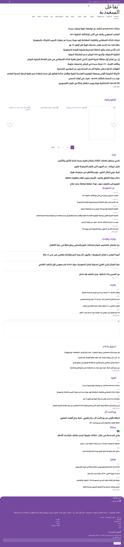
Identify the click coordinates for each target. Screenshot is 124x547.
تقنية (85, 16)
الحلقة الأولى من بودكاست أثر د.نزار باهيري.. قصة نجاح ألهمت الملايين (90, 418)
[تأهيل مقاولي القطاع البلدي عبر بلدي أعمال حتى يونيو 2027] (45, 123)
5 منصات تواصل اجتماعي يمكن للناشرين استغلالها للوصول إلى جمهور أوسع (96, 362)
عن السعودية (100, 16)
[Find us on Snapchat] (7, 1)
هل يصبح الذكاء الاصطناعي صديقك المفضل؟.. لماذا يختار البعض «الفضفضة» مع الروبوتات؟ (92, 352)
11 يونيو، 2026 (115, 258)
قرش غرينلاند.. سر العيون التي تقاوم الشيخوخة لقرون (97, 166)
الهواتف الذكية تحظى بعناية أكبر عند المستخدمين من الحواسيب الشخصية (88, 69)
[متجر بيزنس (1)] (47, 8)
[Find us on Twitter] (9, 1)
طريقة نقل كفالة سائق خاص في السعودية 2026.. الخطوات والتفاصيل (98, 480)
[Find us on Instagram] (11, 1)
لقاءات (39, 16)
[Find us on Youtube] (4, 1)
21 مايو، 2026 (116, 277)
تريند (51, 16)
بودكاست (45, 16)
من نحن (103, 1)
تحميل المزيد (116, 86)
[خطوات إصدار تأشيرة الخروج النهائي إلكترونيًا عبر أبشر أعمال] (73, 123)
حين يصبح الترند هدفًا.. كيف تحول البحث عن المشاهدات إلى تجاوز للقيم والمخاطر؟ (95, 368)
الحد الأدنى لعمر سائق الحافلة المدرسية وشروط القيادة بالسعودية (91, 50)
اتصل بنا (89, 1)
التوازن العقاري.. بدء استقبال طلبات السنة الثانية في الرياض (101, 306)
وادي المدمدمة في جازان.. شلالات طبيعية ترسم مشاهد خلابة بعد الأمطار (88, 435)
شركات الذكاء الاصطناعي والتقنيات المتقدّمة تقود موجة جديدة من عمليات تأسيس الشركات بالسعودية (76, 40)
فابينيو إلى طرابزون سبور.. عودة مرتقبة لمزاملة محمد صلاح (95, 184)
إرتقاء (66, 16)
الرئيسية (116, 16)
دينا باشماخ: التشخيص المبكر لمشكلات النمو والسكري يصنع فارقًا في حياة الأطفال (85, 245)
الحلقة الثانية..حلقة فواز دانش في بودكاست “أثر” (104, 423)
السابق (116, 231)
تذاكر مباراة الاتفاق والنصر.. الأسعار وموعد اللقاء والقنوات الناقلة (92, 178)
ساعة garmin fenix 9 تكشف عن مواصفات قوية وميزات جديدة (94, 29)
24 (58, 147)
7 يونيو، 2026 (116, 268)
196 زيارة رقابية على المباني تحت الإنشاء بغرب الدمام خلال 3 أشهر (100, 312)
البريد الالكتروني (116, 537)
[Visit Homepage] (107, 9)
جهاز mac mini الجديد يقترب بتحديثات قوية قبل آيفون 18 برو (94, 45)
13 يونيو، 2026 (115, 248)
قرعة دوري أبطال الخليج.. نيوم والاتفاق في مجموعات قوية (95, 172)
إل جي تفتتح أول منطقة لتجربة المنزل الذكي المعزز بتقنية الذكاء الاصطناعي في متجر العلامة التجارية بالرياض (73, 59)
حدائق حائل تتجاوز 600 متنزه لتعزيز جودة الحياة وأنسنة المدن (101, 451)
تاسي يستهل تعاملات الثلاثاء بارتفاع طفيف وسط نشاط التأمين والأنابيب (89, 161)
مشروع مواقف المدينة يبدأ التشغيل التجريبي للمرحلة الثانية (101, 487)
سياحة (72, 16)
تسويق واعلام (59, 16)
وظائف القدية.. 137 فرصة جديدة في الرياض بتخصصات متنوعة (94, 64)
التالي (52, 147)
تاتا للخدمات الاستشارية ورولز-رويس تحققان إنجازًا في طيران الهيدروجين (89, 83)
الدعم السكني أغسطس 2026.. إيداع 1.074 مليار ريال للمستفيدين (100, 299)
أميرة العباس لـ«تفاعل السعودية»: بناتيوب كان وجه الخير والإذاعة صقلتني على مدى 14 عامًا (81, 255)
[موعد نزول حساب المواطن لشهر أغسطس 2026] (17, 123)
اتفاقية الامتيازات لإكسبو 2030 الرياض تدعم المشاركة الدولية (94, 54)
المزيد (33, 16)
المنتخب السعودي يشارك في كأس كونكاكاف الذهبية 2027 (95, 34)
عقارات (79, 16)
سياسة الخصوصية (96, 1)
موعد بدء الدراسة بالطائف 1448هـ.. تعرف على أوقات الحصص (94, 78)
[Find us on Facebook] (14, 1)
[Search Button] (17, 16)
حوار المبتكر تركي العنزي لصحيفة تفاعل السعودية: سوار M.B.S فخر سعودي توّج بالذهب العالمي (79, 264)
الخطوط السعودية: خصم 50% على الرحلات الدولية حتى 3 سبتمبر (100, 443)
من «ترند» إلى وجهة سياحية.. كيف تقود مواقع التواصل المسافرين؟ (99, 357)
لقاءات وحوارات (55, 525)
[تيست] (102, 123)
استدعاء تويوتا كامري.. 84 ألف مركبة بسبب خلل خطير (104, 473)
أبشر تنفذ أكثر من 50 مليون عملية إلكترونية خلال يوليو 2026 (100, 229)
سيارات (92, 16)
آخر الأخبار (109, 16)
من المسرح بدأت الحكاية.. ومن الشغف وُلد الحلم (99, 274)
